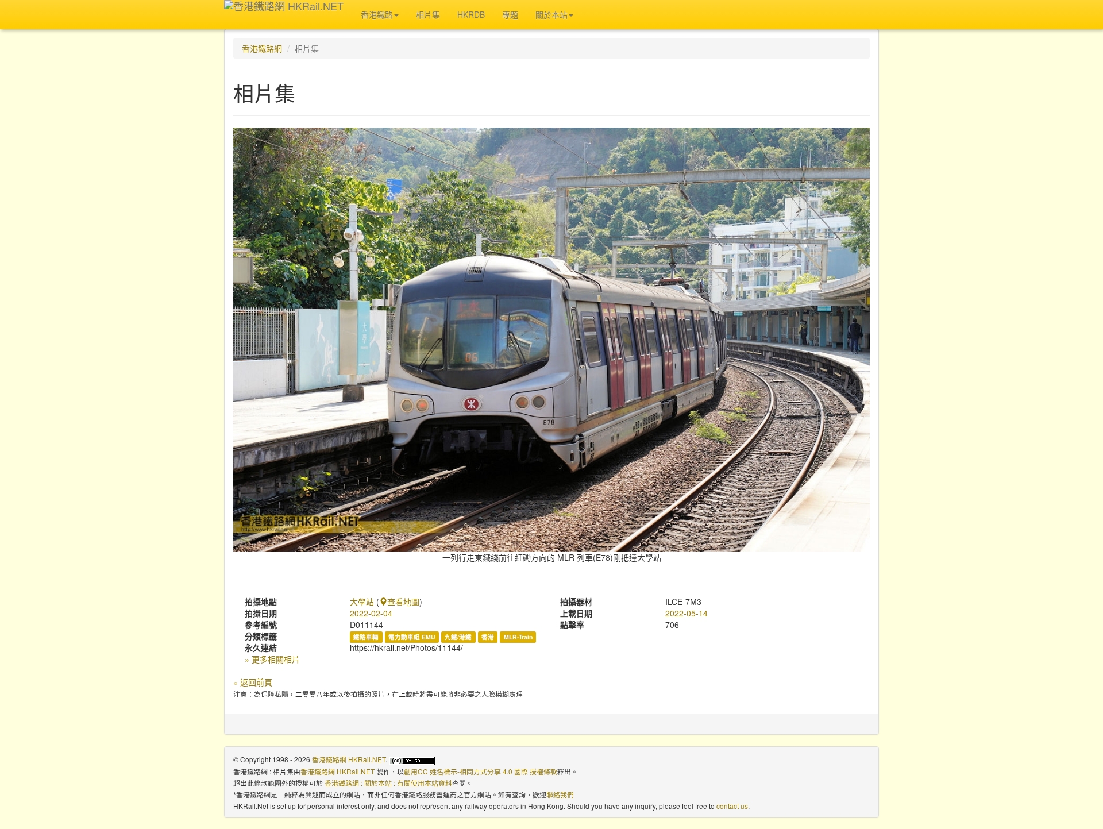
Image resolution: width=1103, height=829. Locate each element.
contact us (732, 806)
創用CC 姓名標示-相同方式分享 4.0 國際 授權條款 (480, 771)
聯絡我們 (560, 794)
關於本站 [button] (551, 14)
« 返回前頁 (252, 682)
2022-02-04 (371, 613)
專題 (510, 14)
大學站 (362, 601)
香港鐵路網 (262, 48)
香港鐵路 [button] (377, 14)
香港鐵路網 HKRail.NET (348, 759)
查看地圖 (403, 601)
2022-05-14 (686, 613)
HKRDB (471, 14)
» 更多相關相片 (272, 659)
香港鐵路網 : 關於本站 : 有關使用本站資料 (388, 783)
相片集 (428, 14)
